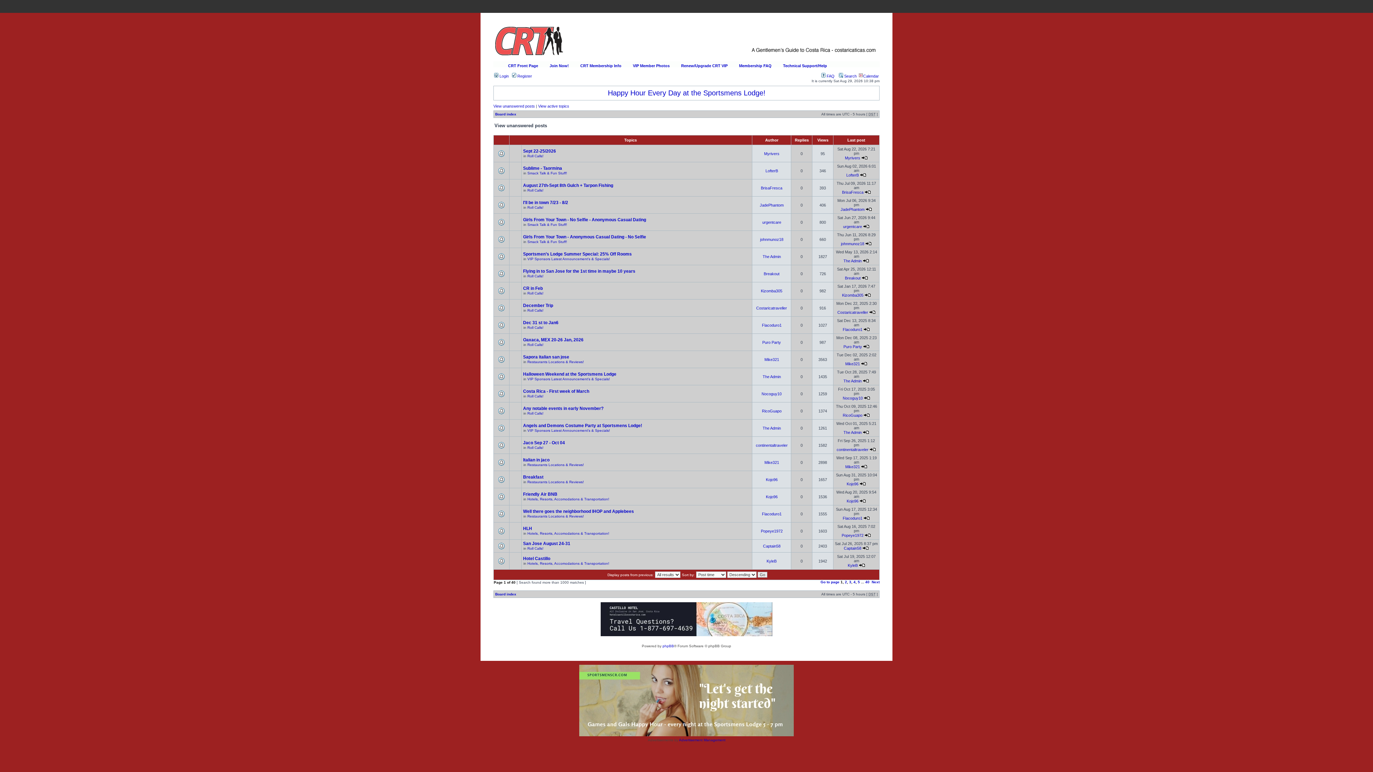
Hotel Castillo (536, 558)
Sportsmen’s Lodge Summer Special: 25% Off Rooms (577, 254)
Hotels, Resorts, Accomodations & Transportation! (568, 499)
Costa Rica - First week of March (556, 391)
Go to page (830, 582)
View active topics (553, 106)
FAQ (830, 76)
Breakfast (533, 477)
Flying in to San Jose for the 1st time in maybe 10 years (579, 271)
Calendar (871, 76)
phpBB (668, 646)
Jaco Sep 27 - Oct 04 (544, 442)
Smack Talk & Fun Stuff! (547, 173)
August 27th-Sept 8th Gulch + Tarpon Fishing (568, 185)
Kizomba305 (771, 291)
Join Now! (559, 66)
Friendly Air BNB (540, 494)
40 (867, 582)
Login (503, 76)
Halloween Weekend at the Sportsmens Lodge (569, 374)
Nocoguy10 (772, 394)
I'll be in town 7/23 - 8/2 (545, 202)
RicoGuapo (772, 411)
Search (850, 76)
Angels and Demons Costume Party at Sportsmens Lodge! (582, 425)
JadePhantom (772, 205)
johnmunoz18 (771, 239)
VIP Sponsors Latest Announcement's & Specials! (568, 259)
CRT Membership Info (600, 66)
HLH (527, 528)
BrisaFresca (771, 188)
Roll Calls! (535, 156)
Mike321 (771, 359)
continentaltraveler (772, 445)
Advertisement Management (702, 740)
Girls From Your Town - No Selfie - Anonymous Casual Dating (584, 219)
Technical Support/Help (805, 66)
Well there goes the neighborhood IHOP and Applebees (578, 511)
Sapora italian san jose (546, 357)
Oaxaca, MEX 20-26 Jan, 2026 (553, 339)
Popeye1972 (772, 531)
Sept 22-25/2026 (539, 151)
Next (876, 582)
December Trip (538, 305)
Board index (505, 114)
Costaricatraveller (771, 308)
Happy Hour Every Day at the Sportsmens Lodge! (687, 93)
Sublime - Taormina (542, 168)
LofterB (772, 171)
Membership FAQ (755, 66)
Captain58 (772, 546)
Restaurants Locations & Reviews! (555, 362)
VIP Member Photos (651, 66)
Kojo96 (772, 479)
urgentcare (771, 222)
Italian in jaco (536, 459)
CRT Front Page (523, 66)
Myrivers (771, 154)
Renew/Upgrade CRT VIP (704, 66)
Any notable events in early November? (563, 408)
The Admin (772, 256)
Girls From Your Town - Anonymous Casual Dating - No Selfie (584, 236)
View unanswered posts (514, 106)
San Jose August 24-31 (546, 543)
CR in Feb (533, 288)
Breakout (771, 274)
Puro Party (771, 342)
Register (524, 76)
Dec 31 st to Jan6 (540, 322)
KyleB (772, 561)
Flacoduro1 (772, 325)
